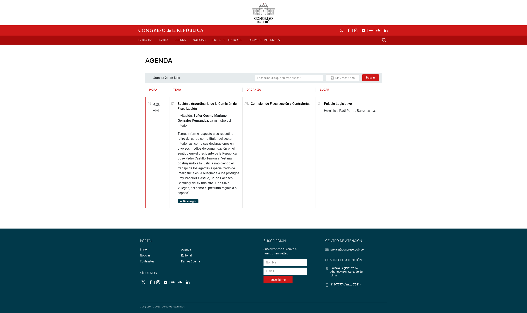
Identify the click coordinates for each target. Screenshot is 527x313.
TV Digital (145, 40)
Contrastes (147, 261)
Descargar (189, 201)
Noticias (199, 40)
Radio (163, 40)
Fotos (216, 40)
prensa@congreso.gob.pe (347, 249)
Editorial (235, 40)
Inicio (143, 249)
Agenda (180, 40)
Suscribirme (278, 279)
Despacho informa (262, 40)
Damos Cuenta (190, 261)
